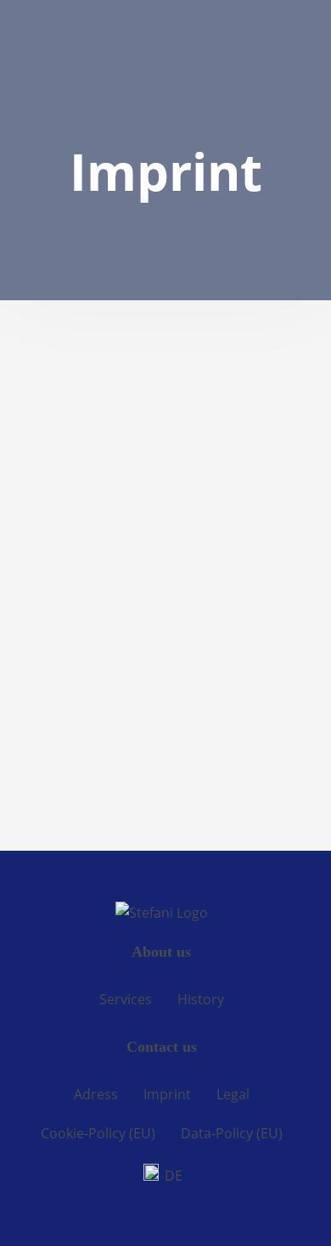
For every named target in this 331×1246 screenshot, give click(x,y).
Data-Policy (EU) (232, 1133)
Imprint (167, 1094)
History (200, 999)
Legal (233, 1094)
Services (125, 999)
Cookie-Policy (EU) (98, 1133)
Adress (96, 1094)
